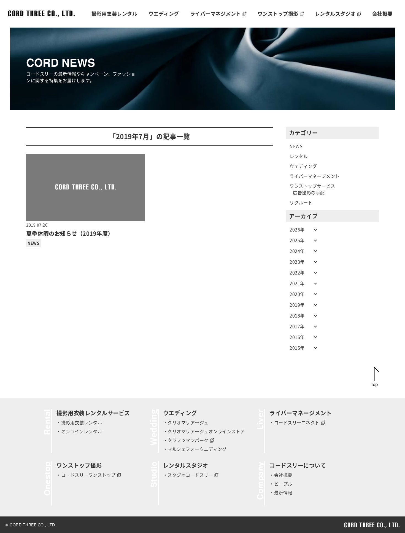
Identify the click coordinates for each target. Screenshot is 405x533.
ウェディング (303, 166)
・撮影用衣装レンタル (79, 422)
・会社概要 (280, 475)
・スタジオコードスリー (188, 475)
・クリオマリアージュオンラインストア (204, 431)
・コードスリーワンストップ (86, 475)
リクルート (301, 202)
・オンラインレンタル (79, 431)
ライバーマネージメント (315, 176)
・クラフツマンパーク (186, 440)
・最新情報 (280, 493)
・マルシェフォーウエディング (195, 449)
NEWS (33, 243)
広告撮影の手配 (309, 193)
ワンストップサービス (312, 186)
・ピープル (280, 484)
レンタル (299, 156)
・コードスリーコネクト (294, 422)
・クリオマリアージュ (186, 422)
